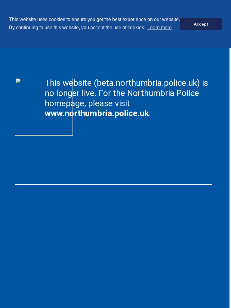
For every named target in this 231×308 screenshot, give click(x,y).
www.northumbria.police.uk (97, 113)
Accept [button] (201, 24)
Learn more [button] (159, 27)
